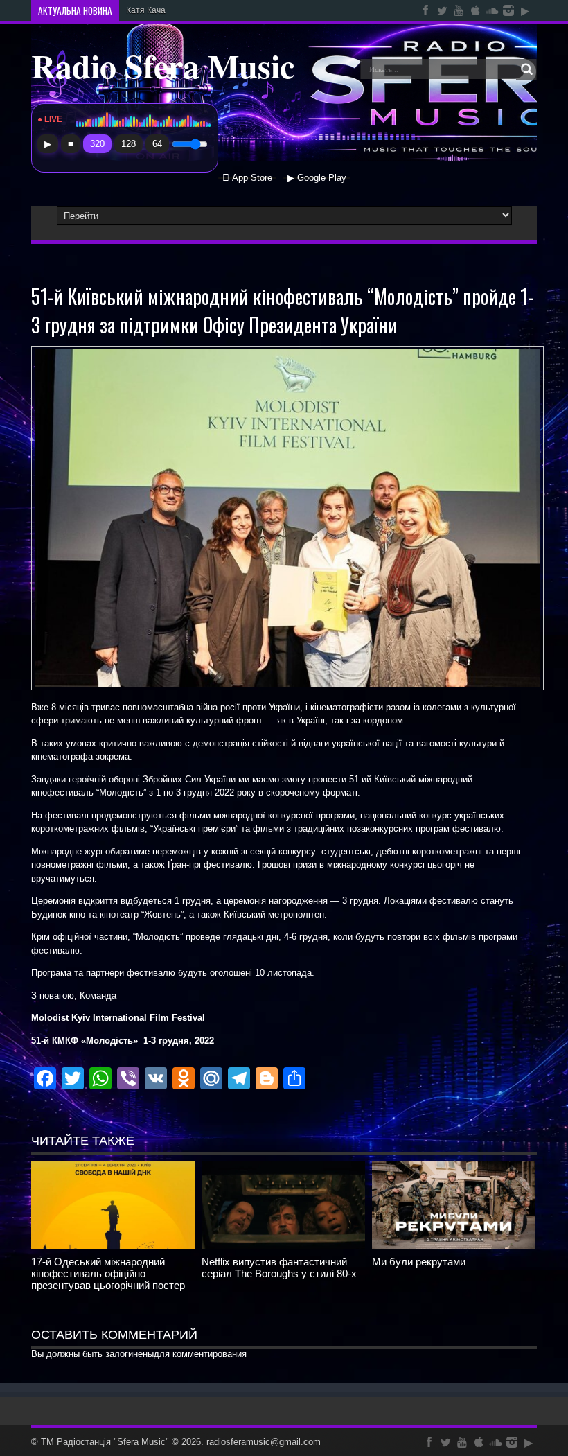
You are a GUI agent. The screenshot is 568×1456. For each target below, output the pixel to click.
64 (157, 144)
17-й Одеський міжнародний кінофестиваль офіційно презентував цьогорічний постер (108, 1273)
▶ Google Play (316, 178)
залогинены (129, 1354)
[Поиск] (526, 69)
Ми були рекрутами (418, 1262)
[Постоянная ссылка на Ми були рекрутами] (453, 1245)
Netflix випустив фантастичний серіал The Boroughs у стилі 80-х (279, 1267)
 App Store (247, 178)
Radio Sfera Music (162, 65)
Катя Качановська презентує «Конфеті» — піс (216, 10)
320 (97, 144)
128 (128, 144)
